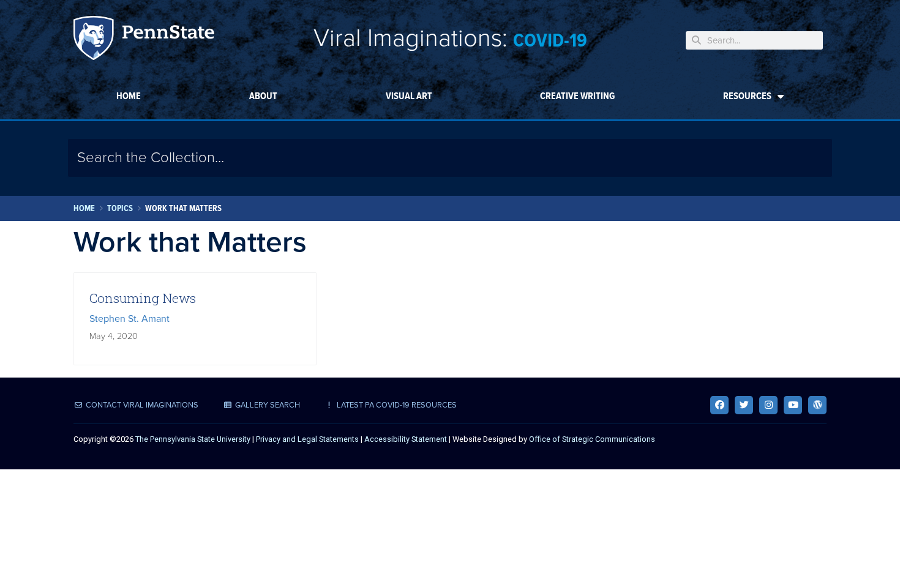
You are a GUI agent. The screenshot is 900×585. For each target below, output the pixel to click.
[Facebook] (719, 405)
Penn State (143, 40)
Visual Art (409, 96)
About (263, 96)
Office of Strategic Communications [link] (592, 439)
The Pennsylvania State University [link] (192, 439)
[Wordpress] (817, 405)
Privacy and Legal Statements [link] (307, 439)
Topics (120, 208)
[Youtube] (793, 405)
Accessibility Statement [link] (405, 439)
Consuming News (142, 298)
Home (128, 96)
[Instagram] (768, 405)
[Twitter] (744, 405)
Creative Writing (577, 96)
